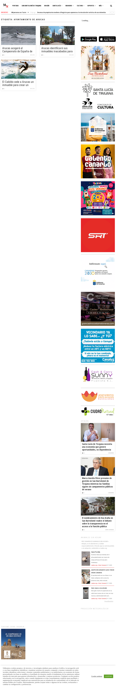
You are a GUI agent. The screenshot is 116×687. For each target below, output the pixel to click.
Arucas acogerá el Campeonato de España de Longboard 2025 (17, 50)
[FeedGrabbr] (98, 601)
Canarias (111, 453)
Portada (15, 6)
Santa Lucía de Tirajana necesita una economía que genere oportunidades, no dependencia (97, 446)
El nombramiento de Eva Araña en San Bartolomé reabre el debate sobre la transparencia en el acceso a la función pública (97, 522)
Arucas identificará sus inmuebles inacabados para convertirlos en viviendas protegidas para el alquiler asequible (57, 50)
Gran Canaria (109, 529)
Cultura (80, 6)
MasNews (68, 6)
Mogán (46, 6)
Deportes (90, 6)
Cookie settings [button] (96, 676)
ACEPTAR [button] (108, 676)
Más (100, 6)
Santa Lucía (56, 6)
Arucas (32, 55)
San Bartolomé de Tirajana (31, 6)
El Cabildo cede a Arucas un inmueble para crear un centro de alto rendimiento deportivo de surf (18, 83)
